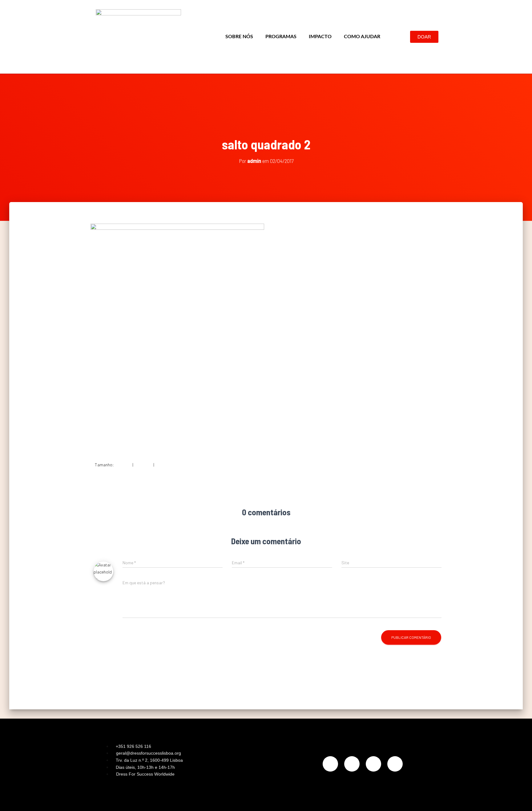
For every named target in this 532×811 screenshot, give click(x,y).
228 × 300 (143, 464)
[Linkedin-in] (373, 764)
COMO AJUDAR (362, 36)
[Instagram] (330, 764)
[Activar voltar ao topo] (520, 798)
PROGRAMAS (280, 36)
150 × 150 (123, 464)
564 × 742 (164, 464)
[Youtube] (395, 764)
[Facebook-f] (352, 764)
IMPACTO (320, 36)
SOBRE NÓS (239, 36)
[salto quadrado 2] (177, 337)
